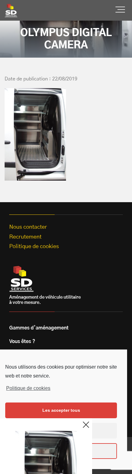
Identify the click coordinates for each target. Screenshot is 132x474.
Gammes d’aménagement (38, 327)
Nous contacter (28, 227)
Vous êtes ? (22, 341)
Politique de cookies (28, 388)
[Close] (86, 425)
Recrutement (25, 237)
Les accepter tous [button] (61, 410)
